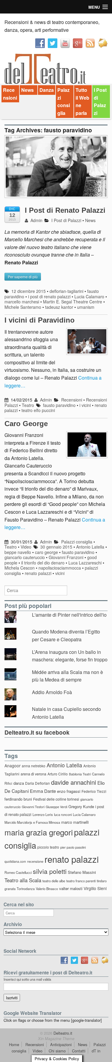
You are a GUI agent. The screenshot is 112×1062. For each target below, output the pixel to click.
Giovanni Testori (33, 807)
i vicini (85, 405)
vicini (60, 573)
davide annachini (73, 782)
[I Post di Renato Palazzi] (56, 169)
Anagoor (12, 766)
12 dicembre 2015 (28, 291)
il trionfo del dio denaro (43, 563)
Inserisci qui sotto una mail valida (27, 979)
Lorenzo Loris (43, 814)
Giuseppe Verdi (56, 807)
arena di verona (33, 774)
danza (18, 783)
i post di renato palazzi (49, 296)
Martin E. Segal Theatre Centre (72, 302)
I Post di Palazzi (100, 101)
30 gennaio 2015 (56, 547)
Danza (46, 89)
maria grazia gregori (38, 832)
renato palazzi (38, 573)
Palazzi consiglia (63, 101)
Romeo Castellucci (18, 872)
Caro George (26, 424)
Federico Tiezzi (94, 791)
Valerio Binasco (47, 888)
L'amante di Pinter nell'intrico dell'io (69, 614)
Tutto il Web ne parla (82, 101)
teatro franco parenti (81, 880)
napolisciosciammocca (60, 568)
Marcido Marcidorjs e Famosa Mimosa (32, 822)
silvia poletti (50, 871)
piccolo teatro (48, 847)
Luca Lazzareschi (85, 563)
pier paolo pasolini (73, 847)
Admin (35, 220)
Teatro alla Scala (22, 880)
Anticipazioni (61, 1044)
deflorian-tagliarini (66, 291)
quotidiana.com (15, 861)
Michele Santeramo (22, 307)
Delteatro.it (62, 1033)
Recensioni (10, 93)
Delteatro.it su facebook (37, 732)
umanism (85, 307)
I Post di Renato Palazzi (65, 210)
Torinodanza (26, 888)
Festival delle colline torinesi (56, 799)
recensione (35, 861)
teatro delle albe (53, 880)
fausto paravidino (59, 405)
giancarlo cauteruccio (24, 557)
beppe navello (17, 552)
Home (14, 1044)
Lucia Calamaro (89, 296)
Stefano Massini (82, 872)
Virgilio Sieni (95, 888)
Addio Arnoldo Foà (52, 692)
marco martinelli (75, 822)
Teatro (28, 405)
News (27, 89)
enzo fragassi (68, 791)
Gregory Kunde (81, 806)
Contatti (78, 1051)
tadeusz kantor (59, 307)
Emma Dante (43, 791)
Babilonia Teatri (80, 774)
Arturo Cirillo (57, 773)
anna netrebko (33, 765)
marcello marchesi (21, 302)
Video (26, 547)
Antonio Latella (90, 547)
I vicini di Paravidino (39, 320)
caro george (46, 552)
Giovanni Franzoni (66, 557)
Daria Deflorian (37, 783)
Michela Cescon (19, 568)
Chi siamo (57, 1051)
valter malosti (70, 888)
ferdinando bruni (18, 799)
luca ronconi (63, 814)
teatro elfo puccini (38, 410)
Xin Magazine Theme (56, 1038)
